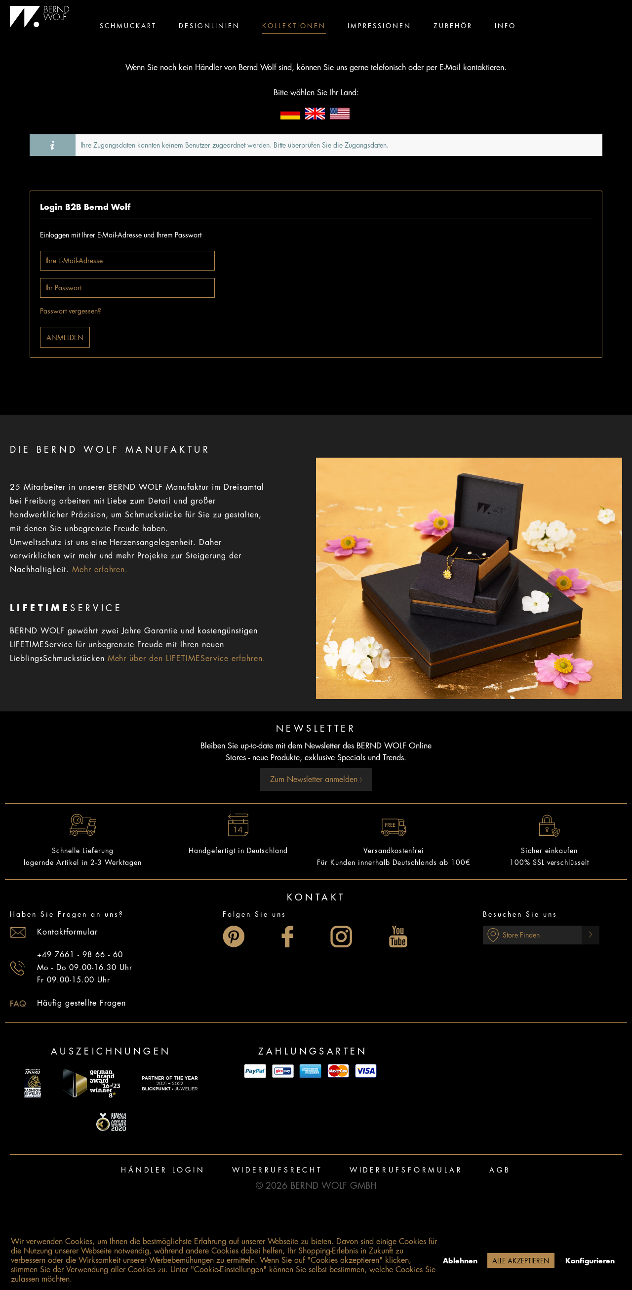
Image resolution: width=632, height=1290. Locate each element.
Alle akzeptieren (521, 1260)
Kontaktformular (67, 932)
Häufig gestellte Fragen (81, 1003)
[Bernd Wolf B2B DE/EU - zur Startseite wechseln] (40, 17)
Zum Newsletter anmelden (315, 779)
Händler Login (163, 1170)
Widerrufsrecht (277, 1170)
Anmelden (64, 337)
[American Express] (310, 1071)
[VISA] (366, 1071)
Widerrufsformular (406, 1170)
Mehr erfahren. (100, 570)
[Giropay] (283, 1071)
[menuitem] (128, 27)
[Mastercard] (338, 1071)
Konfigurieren (590, 1260)
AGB (500, 1170)
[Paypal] (255, 1071)
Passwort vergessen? (70, 311)
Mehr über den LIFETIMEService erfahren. (187, 659)
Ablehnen (460, 1260)
